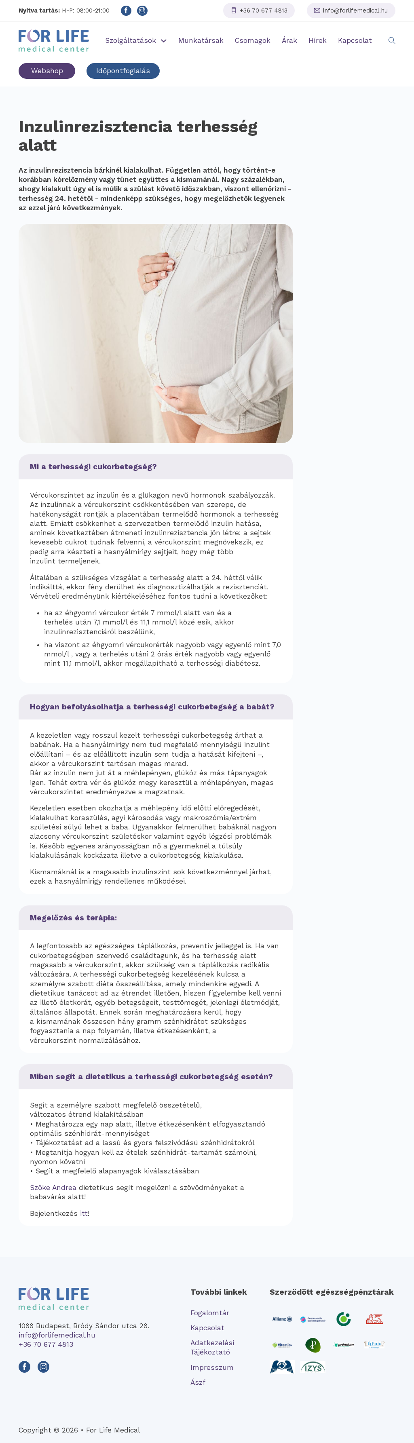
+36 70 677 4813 (46, 1344)
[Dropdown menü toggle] (163, 40)
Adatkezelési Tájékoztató (212, 1347)
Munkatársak (201, 40)
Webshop (47, 71)
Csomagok (252, 40)
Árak (289, 40)
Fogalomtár (209, 1313)
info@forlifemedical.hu (57, 1335)
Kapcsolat (355, 40)
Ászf (197, 1382)
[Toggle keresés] (392, 40)
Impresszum (212, 1367)
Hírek (317, 40)
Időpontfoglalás (123, 71)
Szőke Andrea (53, 1188)
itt (84, 1213)
